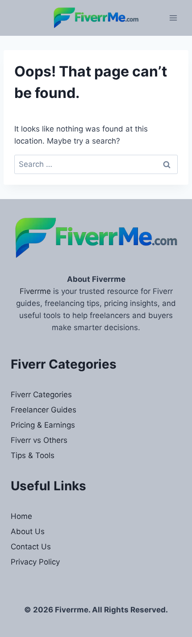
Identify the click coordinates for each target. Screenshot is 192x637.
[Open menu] (173, 18)
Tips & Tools (32, 455)
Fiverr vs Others (39, 440)
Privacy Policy (35, 561)
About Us (28, 531)
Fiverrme (35, 291)
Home (21, 516)
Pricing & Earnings (43, 424)
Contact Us (31, 546)
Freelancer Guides (43, 409)
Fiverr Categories (41, 394)
